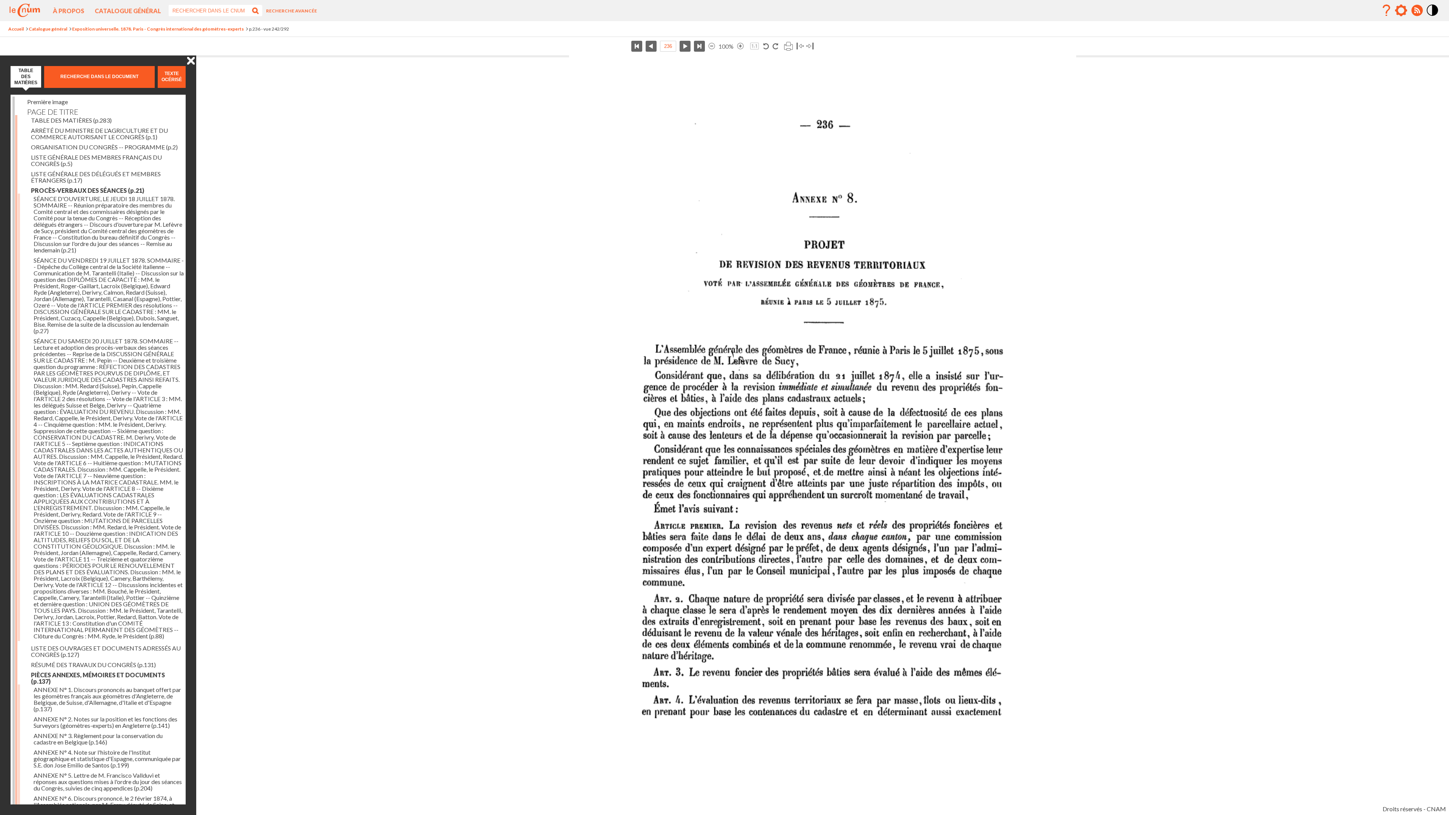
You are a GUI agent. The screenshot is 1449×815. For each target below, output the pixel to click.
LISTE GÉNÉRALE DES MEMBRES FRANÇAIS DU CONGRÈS (96, 160)
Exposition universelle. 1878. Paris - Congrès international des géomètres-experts (158, 29)
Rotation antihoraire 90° (766, 46)
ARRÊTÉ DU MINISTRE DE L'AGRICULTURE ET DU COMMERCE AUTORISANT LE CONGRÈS (99, 133)
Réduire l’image (711, 46)
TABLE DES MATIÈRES (71, 120)
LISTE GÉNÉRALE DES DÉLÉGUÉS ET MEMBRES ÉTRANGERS (96, 177)
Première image (47, 101)
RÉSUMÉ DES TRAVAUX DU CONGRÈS (93, 664)
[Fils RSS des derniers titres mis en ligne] (1417, 11)
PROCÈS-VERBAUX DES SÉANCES (87, 190)
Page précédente (651, 46)
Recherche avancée (291, 11)
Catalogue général (128, 10)
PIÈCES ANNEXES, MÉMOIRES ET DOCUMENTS (98, 678)
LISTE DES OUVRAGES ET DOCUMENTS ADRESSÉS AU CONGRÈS (106, 651)
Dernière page (699, 46)
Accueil (16, 29)
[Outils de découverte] (1401, 11)
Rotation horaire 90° (775, 46)
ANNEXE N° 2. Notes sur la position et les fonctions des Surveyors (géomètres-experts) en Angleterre (105, 722)
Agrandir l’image (740, 46)
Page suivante (685, 46)
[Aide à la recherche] (1386, 11)
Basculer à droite (810, 46)
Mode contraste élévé (1433, 16)
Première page (636, 46)
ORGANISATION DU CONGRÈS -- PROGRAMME (104, 147)
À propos (68, 10)
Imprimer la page (788, 46)
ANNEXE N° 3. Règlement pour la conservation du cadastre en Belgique (98, 739)
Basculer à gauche (800, 46)
